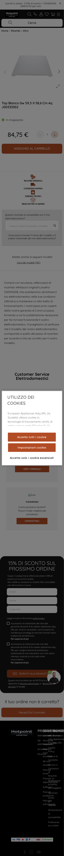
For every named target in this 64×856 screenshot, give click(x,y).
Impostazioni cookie (32, 447)
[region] (32, 428)
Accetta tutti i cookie (32, 437)
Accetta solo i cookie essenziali (32, 458)
